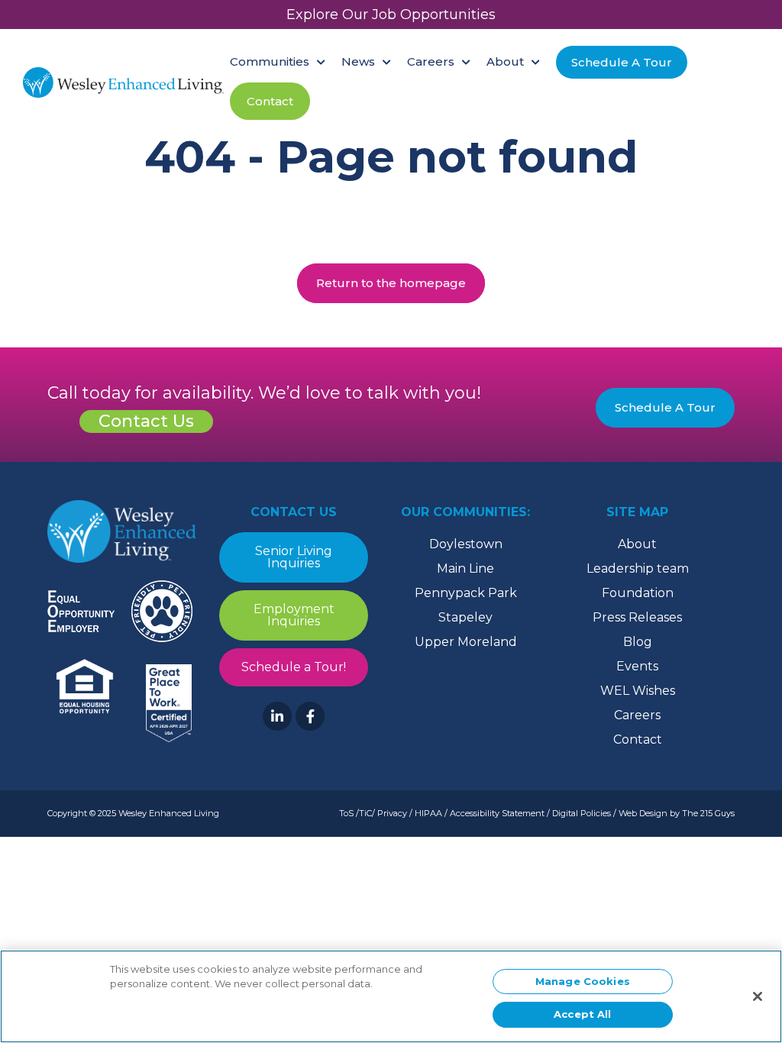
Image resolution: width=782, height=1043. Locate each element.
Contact (637, 739)
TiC (365, 813)
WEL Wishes (637, 690)
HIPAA (428, 813)
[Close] (757, 996)
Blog (637, 642)
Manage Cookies (582, 981)
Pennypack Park (466, 593)
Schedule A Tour (665, 407)
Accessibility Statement (497, 813)
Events (637, 666)
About (637, 544)
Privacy (392, 813)
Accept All (582, 1014)
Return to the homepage (391, 283)
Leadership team (637, 568)
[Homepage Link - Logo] (123, 82)
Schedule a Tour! (293, 667)
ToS (346, 813)
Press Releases (637, 617)
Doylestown (465, 544)
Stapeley (465, 617)
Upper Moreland (466, 642)
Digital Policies (581, 813)
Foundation (638, 593)
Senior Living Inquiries (293, 557)
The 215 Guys (708, 813)
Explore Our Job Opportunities (391, 14)
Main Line (465, 568)
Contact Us (146, 421)
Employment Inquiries (294, 615)
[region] (391, 996)
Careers (637, 715)
